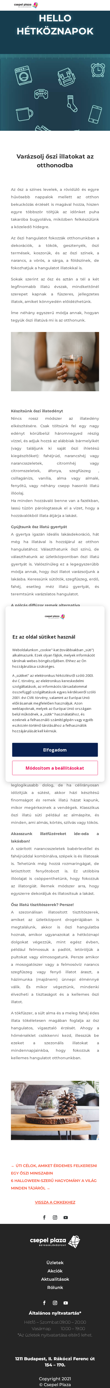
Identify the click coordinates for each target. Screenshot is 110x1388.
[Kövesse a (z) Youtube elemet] (65, 1217)
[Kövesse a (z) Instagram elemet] (55, 1217)
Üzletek (55, 1262)
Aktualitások (55, 1279)
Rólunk (55, 1287)
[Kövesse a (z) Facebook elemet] (44, 1217)
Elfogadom (55, 750)
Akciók (55, 1271)
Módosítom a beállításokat (55, 768)
